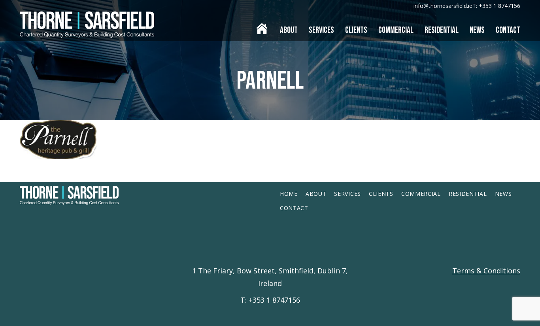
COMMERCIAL (421, 193)
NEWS (503, 193)
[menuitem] (262, 26)
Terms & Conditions (486, 270)
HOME (289, 193)
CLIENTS (381, 193)
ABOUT (316, 193)
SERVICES (347, 193)
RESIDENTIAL (468, 193)
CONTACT (294, 208)
